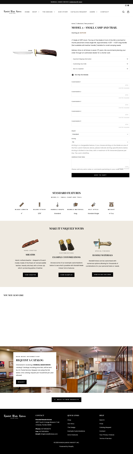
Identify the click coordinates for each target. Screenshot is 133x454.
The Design (71, 427)
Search (101, 420)
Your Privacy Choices (106, 435)
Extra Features (72, 435)
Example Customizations (76, 431)
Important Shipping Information (82, 59)
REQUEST (21, 382)
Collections (79, 23)
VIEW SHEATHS (30, 275)
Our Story (70, 424)
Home (73, 23)
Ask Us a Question (78, 69)
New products (89, 23)
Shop (69, 420)
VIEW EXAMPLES (66, 275)
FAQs (101, 424)
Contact (102, 431)
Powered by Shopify (66, 446)
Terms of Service (105, 438)
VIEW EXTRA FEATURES (102, 274)
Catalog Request (105, 427)
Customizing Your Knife (79, 64)
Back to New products (68, 399)
